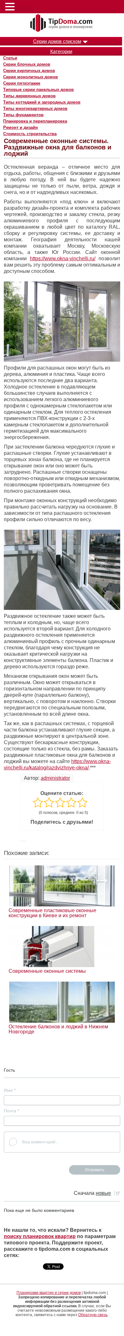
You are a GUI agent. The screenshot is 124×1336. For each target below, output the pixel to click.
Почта (11, 1110)
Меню (25, 7)
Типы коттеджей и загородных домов (41, 102)
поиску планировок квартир (40, 1236)
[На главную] (62, 23)
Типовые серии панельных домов (38, 89)
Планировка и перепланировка (35, 121)
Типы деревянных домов (29, 95)
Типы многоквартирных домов (35, 108)
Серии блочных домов (26, 64)
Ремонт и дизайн (20, 127)
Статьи (10, 58)
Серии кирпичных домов (29, 70)
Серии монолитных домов (30, 77)
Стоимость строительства (30, 133)
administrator (55, 778)
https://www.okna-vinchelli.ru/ (62, 258)
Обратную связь (92, 1315)
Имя (10, 1090)
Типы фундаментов (23, 114)
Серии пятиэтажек (21, 83)
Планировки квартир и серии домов (49, 1293)
